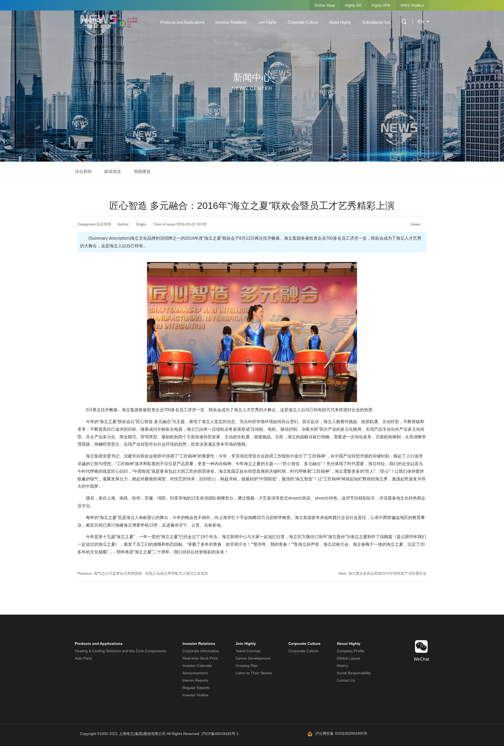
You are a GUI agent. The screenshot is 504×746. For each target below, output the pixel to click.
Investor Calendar (197, 665)
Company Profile (350, 651)
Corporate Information (200, 651)
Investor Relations (231, 22)
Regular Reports (196, 688)
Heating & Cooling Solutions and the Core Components (120, 651)
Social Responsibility (354, 673)
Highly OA (353, 5)
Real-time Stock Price (200, 658)
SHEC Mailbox (412, 5)
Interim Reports (195, 680)
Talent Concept (247, 651)
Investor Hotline (195, 695)
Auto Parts (83, 658)
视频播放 (142, 171)
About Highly (340, 22)
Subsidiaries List (376, 22)
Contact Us (346, 680)
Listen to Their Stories (253, 673)
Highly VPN (380, 5)
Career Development (252, 658)
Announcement (195, 673)
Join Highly (267, 22)
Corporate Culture (303, 22)
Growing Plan (246, 665)
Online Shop (324, 5)
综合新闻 (83, 171)
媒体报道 (112, 171)
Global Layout (348, 658)
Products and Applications (182, 22)
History (342, 665)
